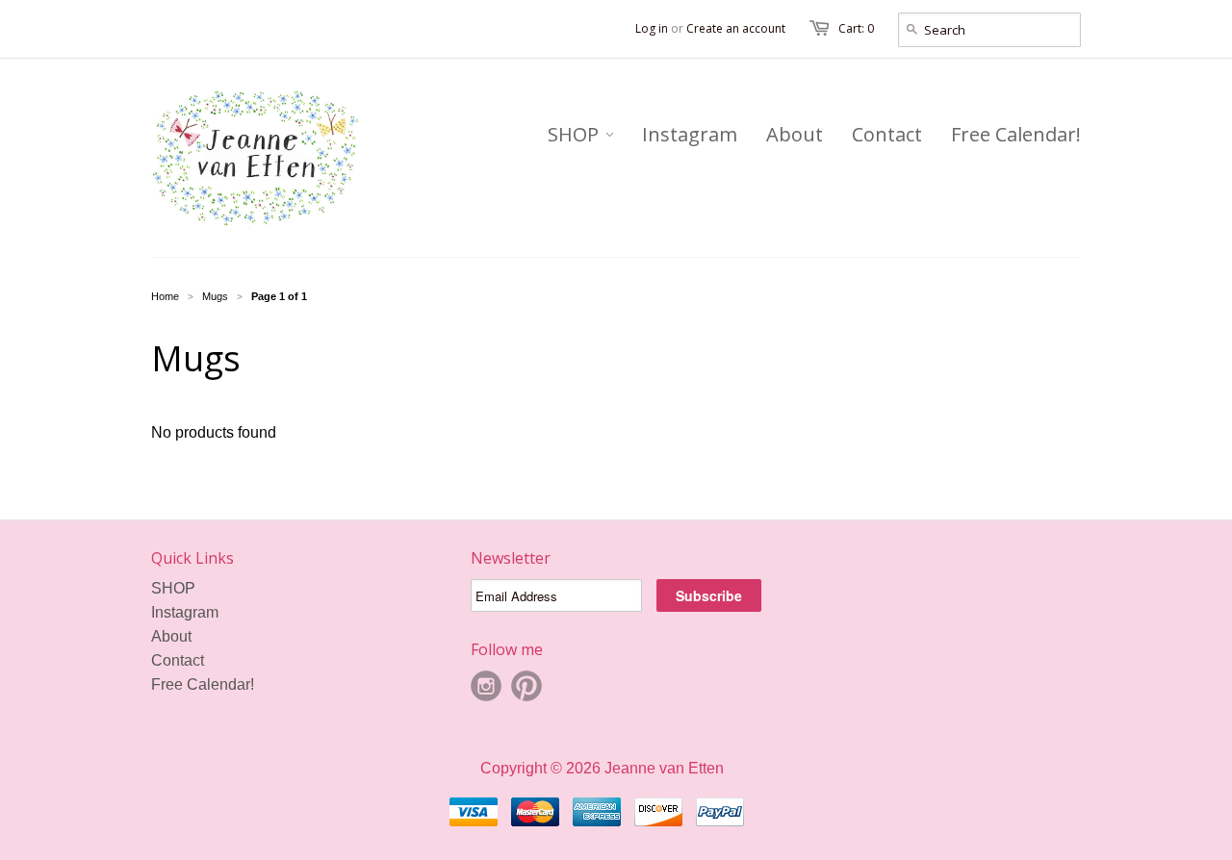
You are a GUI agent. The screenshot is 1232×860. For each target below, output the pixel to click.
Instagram (184, 612)
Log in (651, 28)
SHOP (173, 588)
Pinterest (526, 685)
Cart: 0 (856, 28)
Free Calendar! (202, 684)
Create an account (735, 28)
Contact (177, 660)
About (171, 636)
